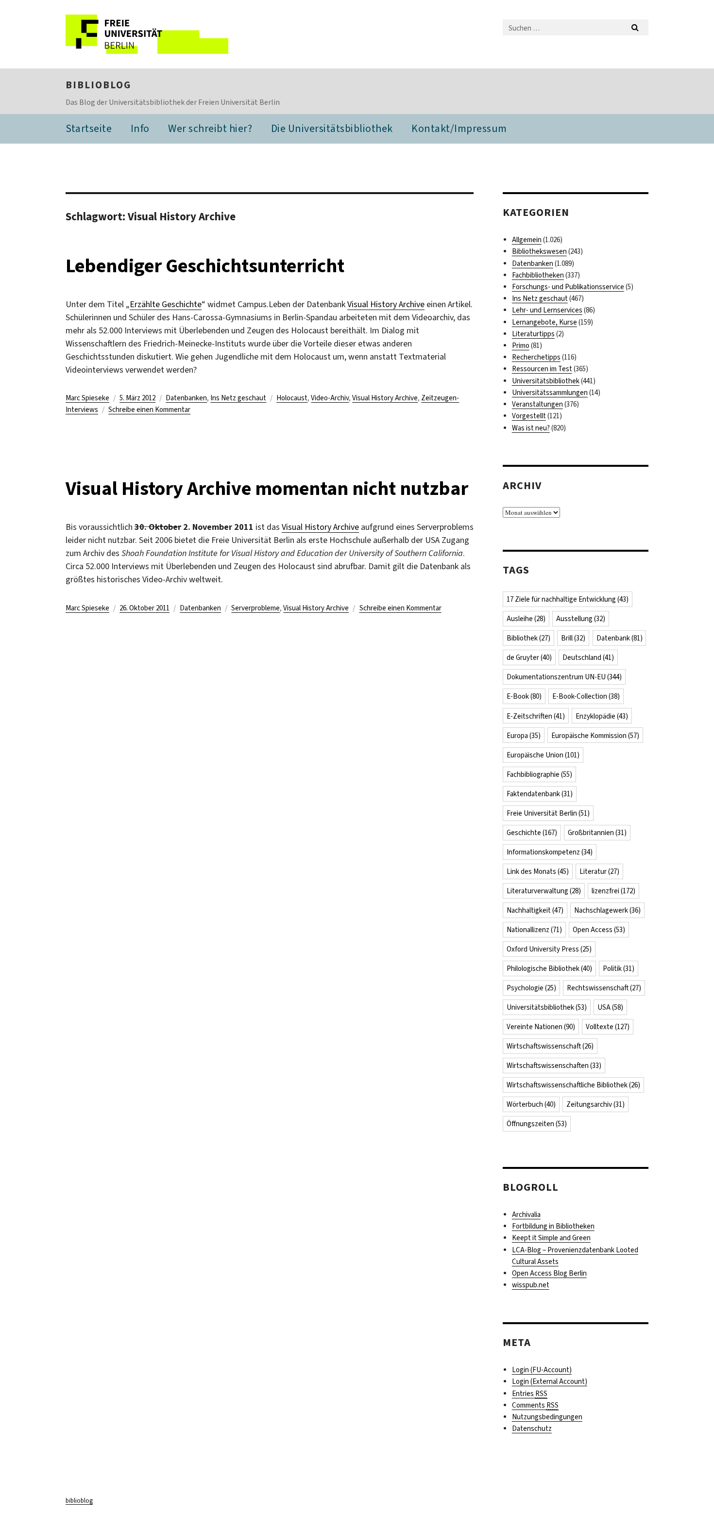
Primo (520, 345)
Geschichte (532, 832)
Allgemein (527, 240)
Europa (524, 735)
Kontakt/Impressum (459, 128)
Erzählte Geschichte (166, 304)
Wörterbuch (531, 1104)
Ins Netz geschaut (238, 398)
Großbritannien (597, 832)
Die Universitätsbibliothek (332, 128)
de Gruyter (529, 657)
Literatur (599, 871)
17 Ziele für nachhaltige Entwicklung (568, 599)
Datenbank (619, 638)
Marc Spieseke (87, 398)
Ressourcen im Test (542, 369)
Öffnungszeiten (537, 1124)
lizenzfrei (613, 891)
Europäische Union (543, 755)
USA (610, 1007)
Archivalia (526, 1214)
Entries (529, 1393)
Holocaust (291, 398)
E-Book (524, 696)
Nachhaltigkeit (535, 910)
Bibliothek (528, 638)
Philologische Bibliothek (549, 968)
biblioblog (98, 85)
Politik (618, 968)
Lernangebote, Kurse (544, 322)
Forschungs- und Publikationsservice (568, 287)
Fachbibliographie (539, 774)
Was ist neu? (531, 428)
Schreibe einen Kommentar (149, 409)
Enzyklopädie (602, 716)
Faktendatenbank (540, 794)
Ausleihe (526, 619)
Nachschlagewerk (607, 910)
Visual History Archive (386, 304)
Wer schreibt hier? (210, 128)
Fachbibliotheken (538, 275)
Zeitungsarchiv (595, 1104)
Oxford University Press (549, 949)
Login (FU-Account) (542, 1370)
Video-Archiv (330, 398)
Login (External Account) (549, 1381)
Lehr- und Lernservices (547, 310)
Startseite (89, 128)
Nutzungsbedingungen (547, 1417)
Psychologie (531, 988)
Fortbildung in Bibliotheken (553, 1226)
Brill (573, 638)
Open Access (599, 930)
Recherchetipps (536, 357)
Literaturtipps (533, 334)
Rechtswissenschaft (604, 988)
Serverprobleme (255, 608)
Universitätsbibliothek (545, 381)
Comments (535, 1405)
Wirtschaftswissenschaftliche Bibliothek (573, 1085)
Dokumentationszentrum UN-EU (564, 677)
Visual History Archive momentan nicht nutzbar (267, 488)
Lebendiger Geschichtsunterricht (205, 266)
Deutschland (588, 657)
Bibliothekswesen (539, 251)
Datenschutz (532, 1428)
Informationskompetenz (550, 852)
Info (140, 128)
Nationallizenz (534, 930)
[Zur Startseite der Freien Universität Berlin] (147, 34)
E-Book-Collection (586, 696)
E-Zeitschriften (536, 716)
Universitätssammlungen (550, 392)
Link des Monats (538, 871)
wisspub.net (530, 1285)
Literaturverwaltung (544, 891)
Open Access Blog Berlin (549, 1273)
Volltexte (607, 1027)
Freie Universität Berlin (548, 813)
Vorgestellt (529, 416)
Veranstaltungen (537, 404)
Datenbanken (186, 398)
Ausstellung (580, 619)
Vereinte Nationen (541, 1027)
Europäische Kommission (595, 735)
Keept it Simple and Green (551, 1238)
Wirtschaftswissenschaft (550, 1046)
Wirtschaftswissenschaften (554, 1065)
